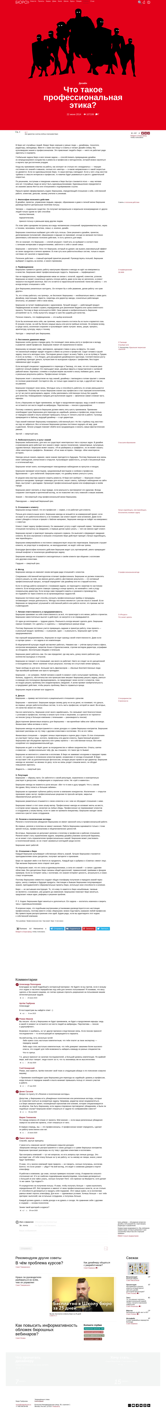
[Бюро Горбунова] (22, 2)
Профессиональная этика (34, 921)
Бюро (52, 921)
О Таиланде (122, 342)
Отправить (26, 1248)
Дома (54, 1)
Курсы (72, 1)
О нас (92, 1)
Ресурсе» (122, 614)
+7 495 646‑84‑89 (22, 1406)
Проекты (41, 1)
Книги (60, 1)
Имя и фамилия (26, 1222)
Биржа (48, 1)
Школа (66, 1)
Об (121, 272)
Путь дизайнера (20, 921)
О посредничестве (124, 698)
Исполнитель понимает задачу (129, 512)
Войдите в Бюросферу (138, 136)
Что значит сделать (125, 617)
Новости (33, 1)
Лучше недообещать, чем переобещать (132, 510)
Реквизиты (56, 1406)
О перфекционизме (125, 270)
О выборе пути (123, 345)
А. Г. (26, 132)
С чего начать (59, 921)
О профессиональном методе (128, 572)
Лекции (78, 1)
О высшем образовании (126, 442)
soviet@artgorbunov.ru (23, 1404)
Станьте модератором (130, 1236)
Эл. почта (23, 1225)
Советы (86, 1)
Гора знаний (46, 921)
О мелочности (123, 701)
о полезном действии (131, 202)
